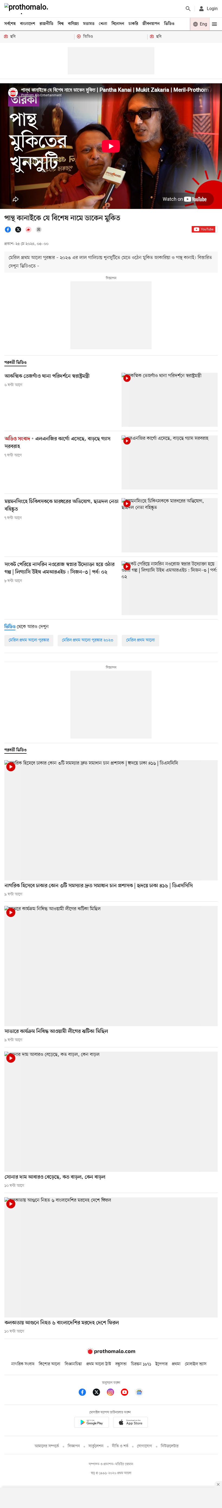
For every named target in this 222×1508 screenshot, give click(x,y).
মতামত (88, 23)
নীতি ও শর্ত (120, 1446)
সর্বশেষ (10, 23)
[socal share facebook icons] (9, 231)
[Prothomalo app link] (91, 1423)
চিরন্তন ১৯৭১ (141, 1364)
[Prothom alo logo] (111, 1353)
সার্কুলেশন (96, 1446)
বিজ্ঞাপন (74, 1446)
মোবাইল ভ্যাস (196, 1364)
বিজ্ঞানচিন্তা (73, 1364)
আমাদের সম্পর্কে (47, 1446)
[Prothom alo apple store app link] (130, 1423)
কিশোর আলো (49, 1364)
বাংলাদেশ (27, 23)
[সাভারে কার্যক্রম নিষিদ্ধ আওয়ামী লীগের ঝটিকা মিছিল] (111, 966)
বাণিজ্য (73, 23)
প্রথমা (176, 1364)
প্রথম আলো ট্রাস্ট (98, 1364)
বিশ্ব (61, 23)
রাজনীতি (46, 23)
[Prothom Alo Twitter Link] (99, 1393)
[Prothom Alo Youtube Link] (127, 1393)
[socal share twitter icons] (20, 231)
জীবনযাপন (151, 23)
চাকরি (133, 23)
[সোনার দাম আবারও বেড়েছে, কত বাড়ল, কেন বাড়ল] (111, 1112)
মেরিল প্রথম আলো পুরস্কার (29, 640)
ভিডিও (169, 23)
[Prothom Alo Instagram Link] (113, 1393)
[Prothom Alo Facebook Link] (85, 1393)
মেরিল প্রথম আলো (140, 640)
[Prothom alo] (27, 8)
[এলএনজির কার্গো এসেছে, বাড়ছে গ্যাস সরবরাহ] (170, 462)
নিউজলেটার (170, 1446)
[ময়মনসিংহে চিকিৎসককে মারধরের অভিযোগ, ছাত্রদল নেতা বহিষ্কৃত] (170, 525)
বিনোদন (118, 23)
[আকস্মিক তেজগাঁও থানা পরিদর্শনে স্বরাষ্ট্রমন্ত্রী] (170, 400)
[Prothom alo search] (188, 8)
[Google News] (139, 1393)
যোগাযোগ (144, 1446)
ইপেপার (161, 1364)
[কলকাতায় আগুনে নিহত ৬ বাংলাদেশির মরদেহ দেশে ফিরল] (111, 1257)
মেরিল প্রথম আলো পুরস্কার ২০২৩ (87, 640)
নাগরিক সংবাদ (22, 1364)
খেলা (103, 23)
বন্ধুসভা (121, 1364)
